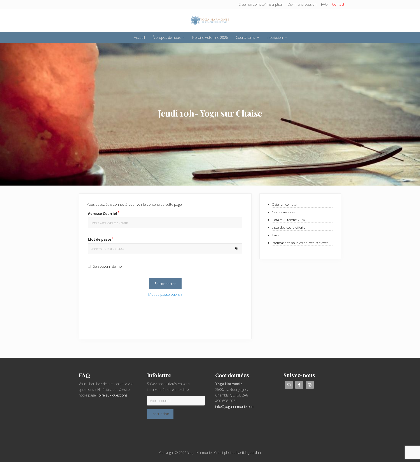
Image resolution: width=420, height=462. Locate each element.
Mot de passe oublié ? (165, 294)
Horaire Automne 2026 (288, 220)
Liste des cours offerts (288, 227)
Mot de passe (101, 239)
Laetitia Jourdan (248, 452)
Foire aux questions (112, 395)
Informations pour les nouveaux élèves (300, 243)
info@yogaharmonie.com (234, 406)
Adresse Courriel (103, 213)
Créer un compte (284, 204)
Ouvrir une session (285, 212)
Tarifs (276, 235)
